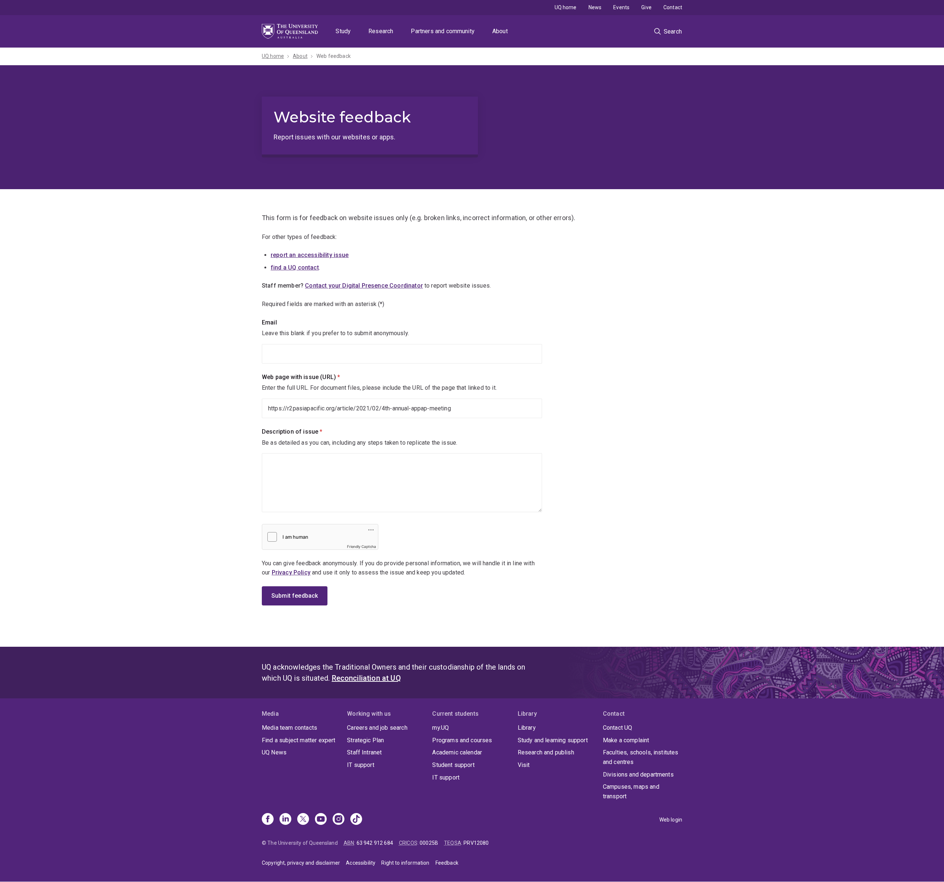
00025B (429, 843)
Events (621, 7)
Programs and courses (462, 740)
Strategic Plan (365, 740)
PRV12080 (476, 843)
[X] (303, 820)
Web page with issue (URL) (313, 377)
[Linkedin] (285, 820)
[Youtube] (321, 820)
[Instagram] (338, 820)
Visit (524, 764)
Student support (453, 764)
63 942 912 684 (375, 843)
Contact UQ (617, 727)
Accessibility (360, 863)
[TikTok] (356, 820)
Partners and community (443, 31)
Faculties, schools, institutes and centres (640, 757)
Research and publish (546, 752)
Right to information (405, 863)
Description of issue (304, 431)
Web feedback (333, 56)
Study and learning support (553, 740)
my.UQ (440, 727)
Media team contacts (289, 727)
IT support (360, 764)
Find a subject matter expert (298, 740)
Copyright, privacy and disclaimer (301, 863)
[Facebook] (268, 820)
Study (343, 31)
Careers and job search (377, 727)
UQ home (566, 7)
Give (646, 7)
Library (527, 727)
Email (269, 322)
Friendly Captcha (361, 546)
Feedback (446, 863)
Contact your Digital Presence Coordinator (364, 285)
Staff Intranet (364, 752)
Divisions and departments (638, 774)
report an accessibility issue (310, 254)
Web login (670, 820)
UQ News (274, 752)
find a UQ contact (295, 267)
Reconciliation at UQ (366, 678)
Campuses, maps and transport (631, 791)
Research (380, 31)
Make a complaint (626, 740)
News (595, 7)
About (500, 31)
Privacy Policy (291, 572)
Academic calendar (457, 752)
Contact (672, 7)
